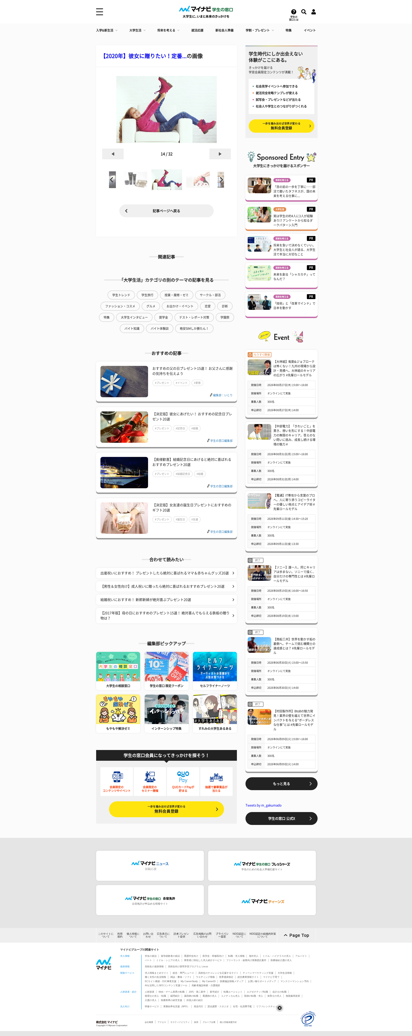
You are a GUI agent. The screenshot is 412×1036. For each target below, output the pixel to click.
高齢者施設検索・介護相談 (206, 985)
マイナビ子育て (271, 977)
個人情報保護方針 (228, 1022)
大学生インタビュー (134, 317)
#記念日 (180, 428)
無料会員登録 (166, 809)
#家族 (197, 383)
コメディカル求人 (230, 996)
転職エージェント (233, 991)
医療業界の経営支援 (171, 1000)
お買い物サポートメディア (262, 981)
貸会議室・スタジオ (218, 1006)
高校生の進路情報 (154, 966)
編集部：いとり (223, 395)
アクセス (162, 1022)
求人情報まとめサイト (156, 973)
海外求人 (253, 956)
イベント (310, 30)
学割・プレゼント (258, 30)
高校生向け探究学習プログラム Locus (188, 966)
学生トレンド (121, 295)
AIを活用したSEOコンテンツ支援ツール (166, 985)
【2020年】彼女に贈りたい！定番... (143, 56)
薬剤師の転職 (191, 996)
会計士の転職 (279, 991)
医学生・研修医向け (213, 956)
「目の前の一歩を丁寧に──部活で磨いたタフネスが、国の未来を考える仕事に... (294, 191)
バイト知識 (131, 328)
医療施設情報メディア (232, 981)
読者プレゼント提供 (181, 935)
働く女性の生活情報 (155, 977)
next (220, 154)
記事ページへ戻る (166, 211)
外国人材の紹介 (194, 1000)
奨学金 (163, 317)
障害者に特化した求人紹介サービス (203, 960)
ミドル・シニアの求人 (168, 960)
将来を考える (166, 30)
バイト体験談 (160, 328)
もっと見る (281, 783)
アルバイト (301, 956)
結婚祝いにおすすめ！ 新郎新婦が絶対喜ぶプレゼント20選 (145, 599)
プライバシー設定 (222, 935)
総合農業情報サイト (248, 977)
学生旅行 (147, 295)
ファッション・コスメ (120, 306)
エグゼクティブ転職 (257, 991)
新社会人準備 (224, 30)
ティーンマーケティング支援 (258, 973)
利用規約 (120, 935)
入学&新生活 (104, 30)
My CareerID (209, 981)
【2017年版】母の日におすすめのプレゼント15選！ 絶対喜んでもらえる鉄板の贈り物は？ (165, 615)
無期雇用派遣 (293, 996)
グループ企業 (209, 1022)
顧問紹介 (175, 996)
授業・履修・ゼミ (177, 295)
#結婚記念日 (183, 474)
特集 (289, 30)
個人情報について (133, 935)
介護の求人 (151, 1000)
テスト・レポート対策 (194, 317)
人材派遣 (149, 991)
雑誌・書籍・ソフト (181, 977)
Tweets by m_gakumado (263, 805)
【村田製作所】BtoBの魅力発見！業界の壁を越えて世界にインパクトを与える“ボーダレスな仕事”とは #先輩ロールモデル (294, 720)
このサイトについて (106, 935)
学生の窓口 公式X (281, 818)
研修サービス (152, 1006)
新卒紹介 (214, 991)
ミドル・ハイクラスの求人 (277, 956)
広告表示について (163, 935)
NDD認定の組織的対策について (263, 935)
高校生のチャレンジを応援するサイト (218, 973)
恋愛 (208, 306)
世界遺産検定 (226, 977)
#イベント (182, 383)
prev (113, 154)
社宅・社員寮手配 (242, 1006)
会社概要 (149, 1022)
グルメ (150, 306)
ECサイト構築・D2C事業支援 (160, 981)
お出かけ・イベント (180, 306)
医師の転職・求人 (253, 996)
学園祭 (224, 317)
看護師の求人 (210, 996)
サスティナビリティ (180, 1022)
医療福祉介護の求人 (281, 960)
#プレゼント (162, 383)
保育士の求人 (274, 996)
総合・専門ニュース (183, 973)
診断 (225, 306)
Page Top (299, 935)
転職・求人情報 (236, 956)
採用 (196, 1022)
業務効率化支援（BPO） (176, 1006)
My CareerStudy (189, 981)
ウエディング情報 (205, 977)
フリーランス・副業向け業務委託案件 (246, 960)
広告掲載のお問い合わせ (202, 935)
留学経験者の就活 (170, 956)
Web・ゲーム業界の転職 (172, 991)
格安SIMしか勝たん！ (194, 328)
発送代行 (198, 1006)
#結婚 (194, 428)
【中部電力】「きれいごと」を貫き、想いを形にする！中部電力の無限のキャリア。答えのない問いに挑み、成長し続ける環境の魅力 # (294, 435)
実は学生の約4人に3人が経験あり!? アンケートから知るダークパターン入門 (293, 221)
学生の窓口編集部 (221, 440)
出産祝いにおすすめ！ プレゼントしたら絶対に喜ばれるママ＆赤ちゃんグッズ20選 (164, 573)
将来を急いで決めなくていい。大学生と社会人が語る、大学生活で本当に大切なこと (294, 250)
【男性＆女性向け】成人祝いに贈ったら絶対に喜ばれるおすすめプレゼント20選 (162, 586)
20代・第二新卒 (197, 991)
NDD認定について (239, 935)
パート (148, 960)
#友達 (194, 519)
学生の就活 (151, 956)
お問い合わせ (148, 935)
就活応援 (197, 30)
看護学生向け (191, 956)
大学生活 (135, 30)
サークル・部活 (210, 295)
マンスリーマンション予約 (294, 981)
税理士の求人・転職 (155, 996)
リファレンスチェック (268, 1006)
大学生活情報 (285, 973)
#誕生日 (180, 519)
